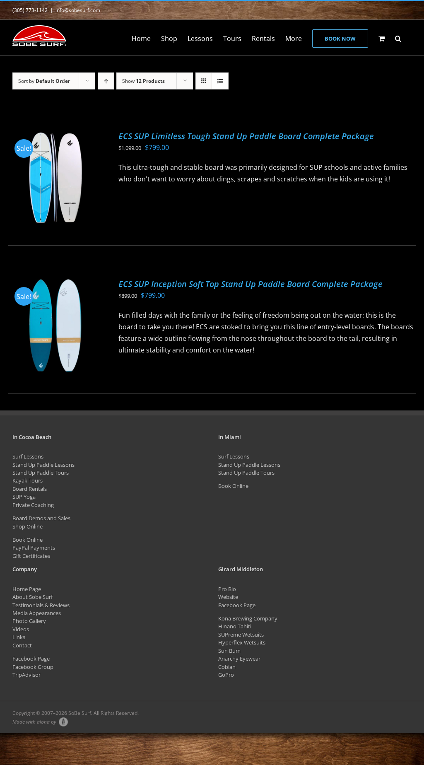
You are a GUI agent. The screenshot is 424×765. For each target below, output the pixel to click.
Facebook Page (31, 658)
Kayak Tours (27, 480)
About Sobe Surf (32, 597)
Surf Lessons (27, 456)
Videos (20, 629)
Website (228, 597)
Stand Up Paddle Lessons (43, 464)
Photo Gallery (29, 621)
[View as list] (220, 81)
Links (18, 637)
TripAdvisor (26, 674)
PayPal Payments (33, 547)
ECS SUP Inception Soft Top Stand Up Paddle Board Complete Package (250, 284)
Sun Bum (229, 650)
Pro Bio (227, 589)
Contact (22, 645)
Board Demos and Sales (41, 518)
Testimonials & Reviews (41, 605)
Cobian (227, 667)
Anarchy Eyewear (239, 658)
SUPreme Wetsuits (241, 634)
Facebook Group (32, 667)
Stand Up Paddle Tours (40, 472)
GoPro (226, 674)
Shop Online (27, 526)
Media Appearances (36, 613)
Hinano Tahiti (234, 626)
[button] (398, 38)
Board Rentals (29, 488)
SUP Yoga (24, 496)
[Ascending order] (106, 80)
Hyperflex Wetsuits (241, 642)
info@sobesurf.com (77, 10)
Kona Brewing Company (247, 618)
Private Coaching (33, 505)
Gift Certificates (31, 556)
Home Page (26, 589)
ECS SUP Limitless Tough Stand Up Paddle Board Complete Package (246, 136)
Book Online (27, 539)
